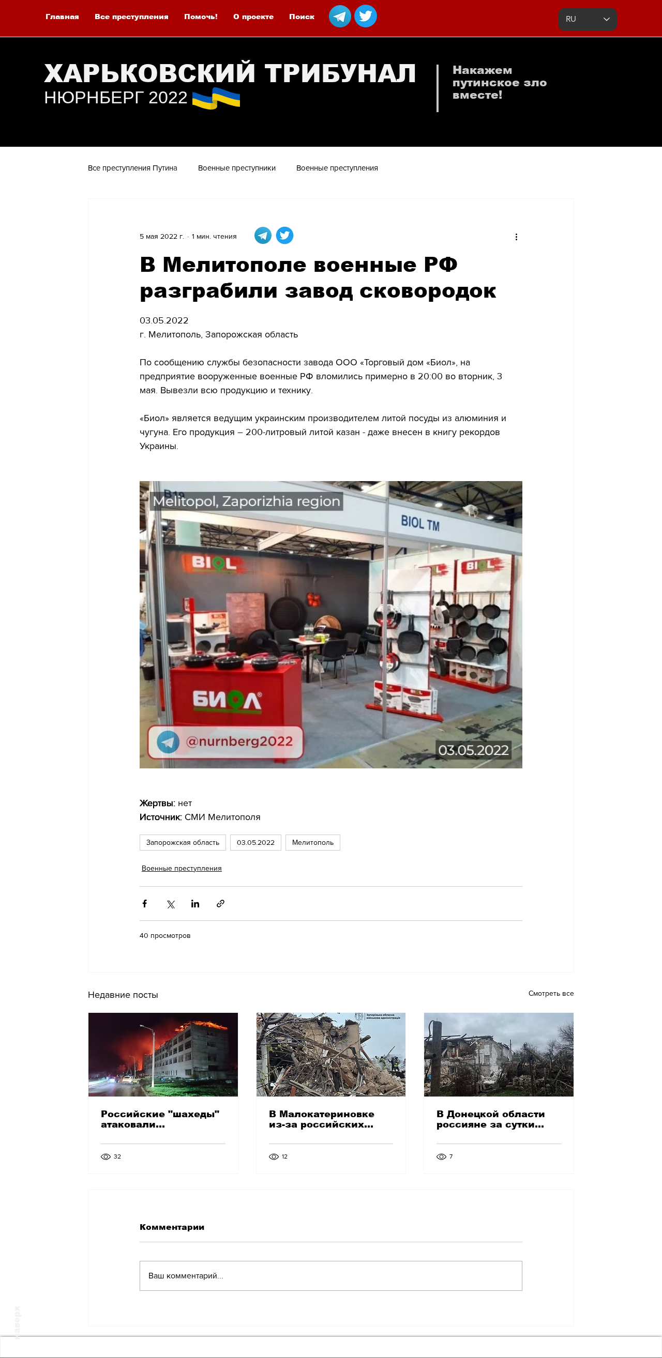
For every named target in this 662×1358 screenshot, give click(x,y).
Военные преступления (337, 167)
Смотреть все (551, 993)
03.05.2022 (256, 842)
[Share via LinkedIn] (195, 903)
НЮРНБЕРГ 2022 (116, 97)
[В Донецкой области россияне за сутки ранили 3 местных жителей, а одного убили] (499, 1055)
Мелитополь (313, 842)
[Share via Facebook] (144, 903)
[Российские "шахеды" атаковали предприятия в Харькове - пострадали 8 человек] (163, 1055)
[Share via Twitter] (170, 903)
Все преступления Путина (132, 167)
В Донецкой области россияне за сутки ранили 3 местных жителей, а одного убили (491, 1119)
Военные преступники (237, 167)
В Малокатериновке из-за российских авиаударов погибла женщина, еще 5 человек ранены (322, 1119)
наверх (17, 1323)
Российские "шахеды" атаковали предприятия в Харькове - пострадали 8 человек (161, 1119)
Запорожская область (182, 842)
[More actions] (516, 236)
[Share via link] (220, 903)
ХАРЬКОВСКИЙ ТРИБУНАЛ (230, 73)
